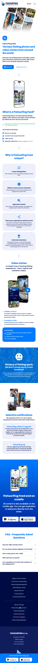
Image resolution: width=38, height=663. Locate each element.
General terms (19, 590)
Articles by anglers (19, 617)
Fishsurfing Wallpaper (19, 620)
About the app (19, 605)
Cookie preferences (19, 597)
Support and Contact (19, 578)
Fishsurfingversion (19, 608)
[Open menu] (34, 3)
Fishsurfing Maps (19, 611)
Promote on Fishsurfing (19, 581)
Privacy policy (19, 593)
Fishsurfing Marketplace (19, 584)
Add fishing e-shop (19, 587)
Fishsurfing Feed (19, 614)
